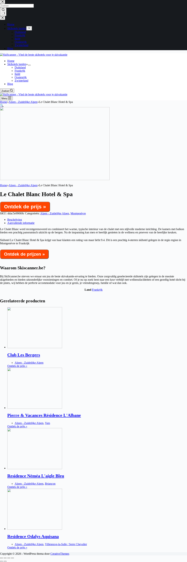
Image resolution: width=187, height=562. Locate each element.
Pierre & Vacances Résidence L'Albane (44, 415)
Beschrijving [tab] (14, 219)
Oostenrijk (21, 77)
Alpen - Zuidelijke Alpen (54, 213)
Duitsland (20, 67)
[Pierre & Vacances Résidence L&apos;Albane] (34, 407)
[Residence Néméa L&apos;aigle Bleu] (34, 468)
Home (10, 60)
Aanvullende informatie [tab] (21, 222)
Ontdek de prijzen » (24, 254)
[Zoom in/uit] (1, 558)
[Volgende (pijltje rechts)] (5, 561)
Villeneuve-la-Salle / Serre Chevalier (66, 544)
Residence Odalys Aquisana (33, 536)
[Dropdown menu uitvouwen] (29, 65)
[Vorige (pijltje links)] (1, 561)
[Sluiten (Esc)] (12, 558)
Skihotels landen (16, 64)
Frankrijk (20, 70)
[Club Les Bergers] (34, 347)
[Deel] (8, 558)
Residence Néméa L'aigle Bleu (35, 476)
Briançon (50, 483)
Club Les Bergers (23, 355)
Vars (47, 423)
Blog (10, 83)
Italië (17, 74)
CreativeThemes (59, 553)
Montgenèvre (78, 213)
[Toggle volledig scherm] (5, 558)
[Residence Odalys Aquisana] (34, 528)
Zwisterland (21, 80)
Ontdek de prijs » (25, 206)
